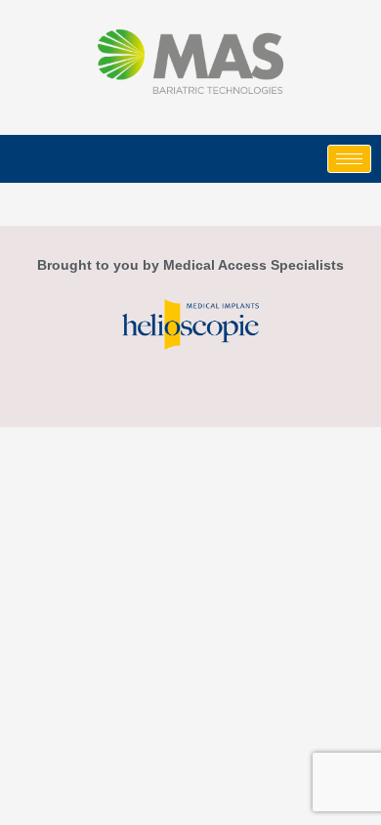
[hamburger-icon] (349, 159)
